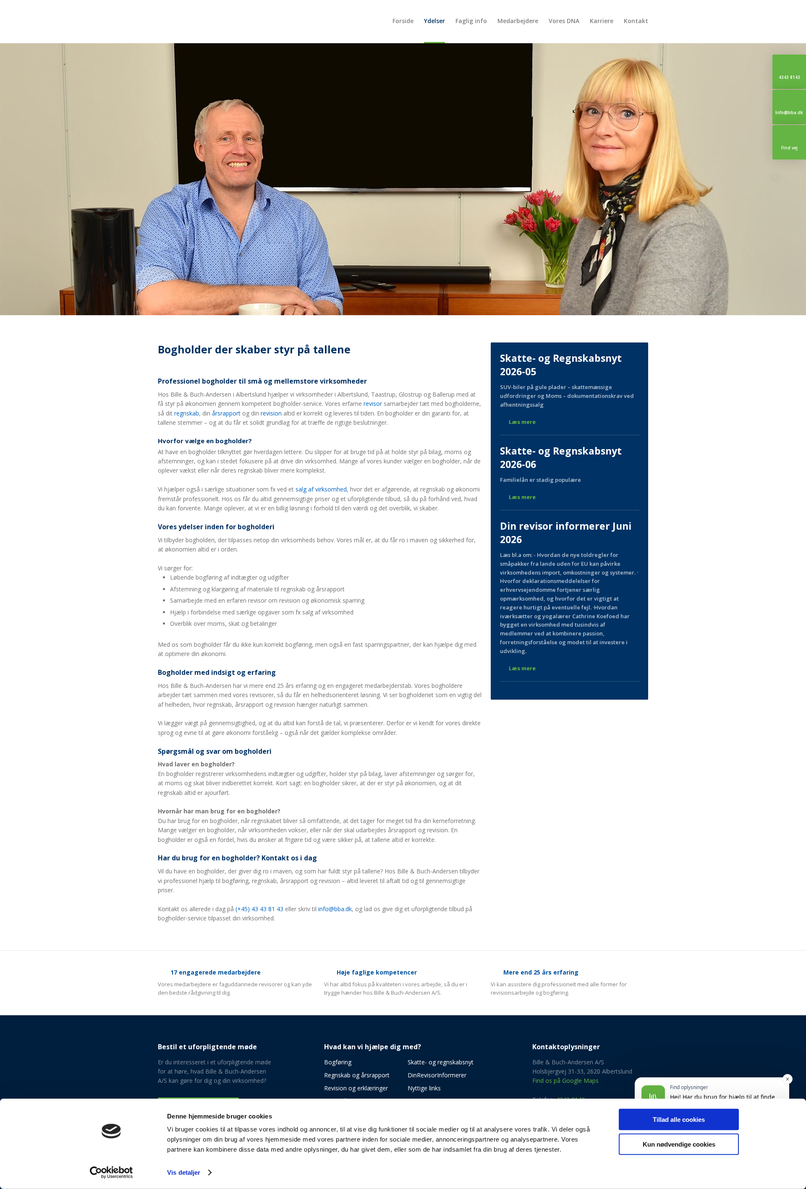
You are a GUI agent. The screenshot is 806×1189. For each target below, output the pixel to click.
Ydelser (434, 21)
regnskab (186, 413)
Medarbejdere (517, 21)
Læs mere (522, 422)
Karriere (601, 21)
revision (271, 413)
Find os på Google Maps (565, 1080)
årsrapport (226, 413)
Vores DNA (564, 21)
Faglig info (471, 21)
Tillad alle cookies (679, 1119)
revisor (373, 404)
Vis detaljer (183, 1172)
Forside (403, 21)
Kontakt (636, 21)
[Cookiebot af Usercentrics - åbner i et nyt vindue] (111, 1172)
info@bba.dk (335, 909)
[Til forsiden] (216, 20)
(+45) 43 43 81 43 (259, 909)
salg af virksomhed (321, 489)
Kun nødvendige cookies (679, 1143)
